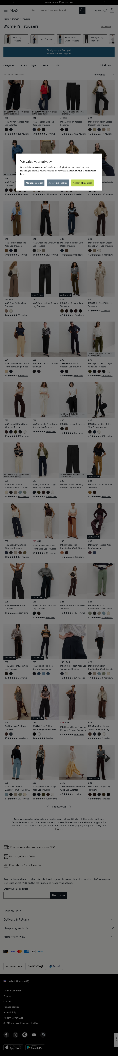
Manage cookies (34, 183)
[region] (59, 172)
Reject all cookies (57, 183)
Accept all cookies (82, 183)
